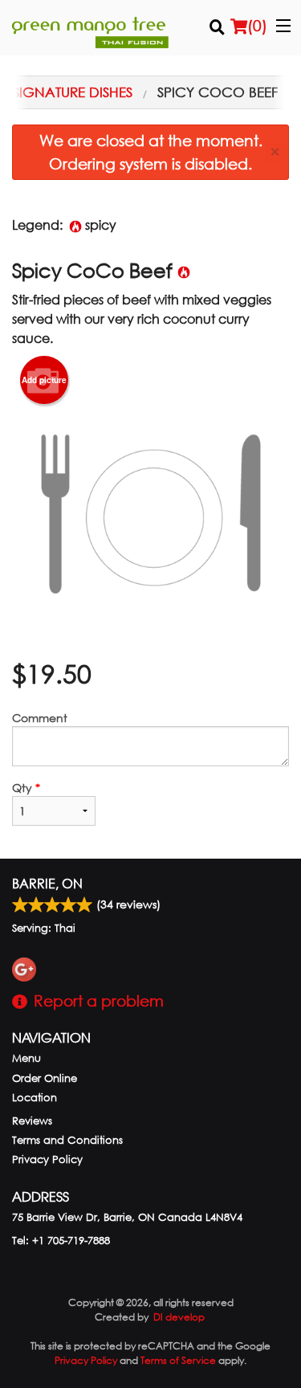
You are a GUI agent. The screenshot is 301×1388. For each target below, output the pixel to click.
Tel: (61, 1240)
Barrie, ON (47, 883)
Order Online (44, 1078)
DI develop (179, 1317)
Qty (26, 787)
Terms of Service (178, 1360)
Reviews (32, 1121)
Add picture (44, 380)
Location (34, 1097)
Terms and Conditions (67, 1140)
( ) (257, 25)
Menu (26, 1058)
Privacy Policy (47, 1159)
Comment (39, 717)
